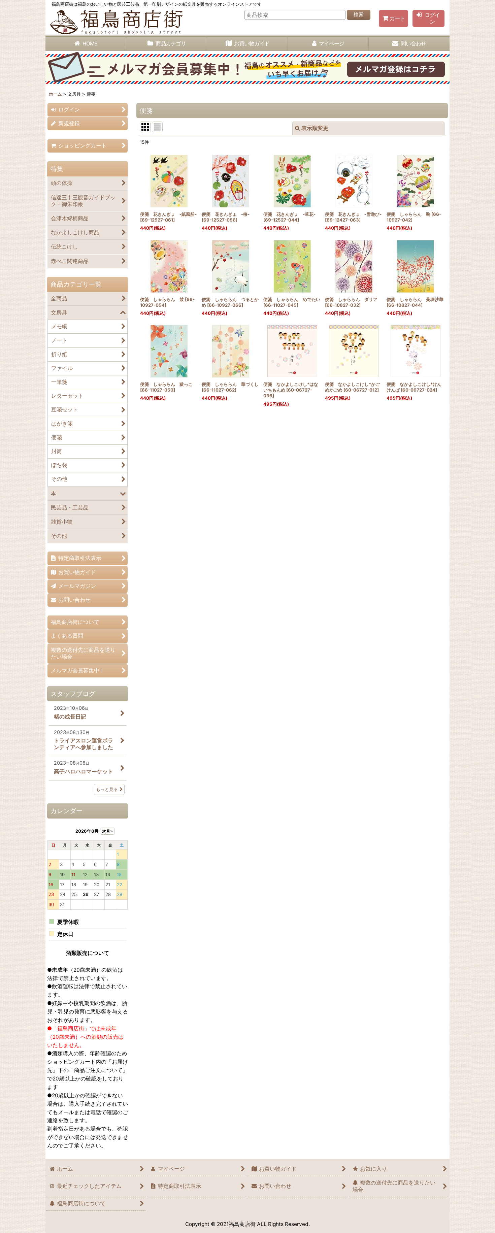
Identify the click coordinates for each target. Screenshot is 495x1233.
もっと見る (107, 789)
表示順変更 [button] (314, 128)
